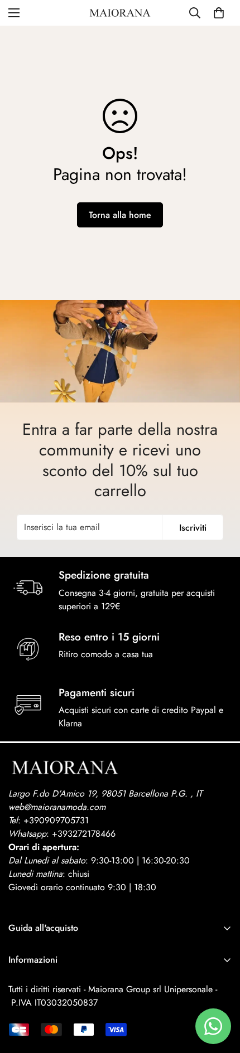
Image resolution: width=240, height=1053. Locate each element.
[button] (219, 13)
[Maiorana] (120, 12)
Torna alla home (120, 214)
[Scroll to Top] (220, 994)
